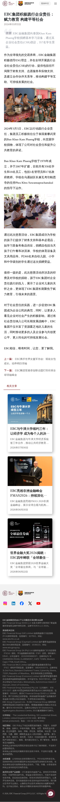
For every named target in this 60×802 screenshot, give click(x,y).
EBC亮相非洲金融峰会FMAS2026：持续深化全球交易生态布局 (28, 493)
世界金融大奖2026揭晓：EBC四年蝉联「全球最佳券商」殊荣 (29, 555)
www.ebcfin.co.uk (11, 639)
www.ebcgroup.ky (11, 647)
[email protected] (11, 721)
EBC (11, 793)
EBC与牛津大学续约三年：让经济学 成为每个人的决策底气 (29, 431)
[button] (50, 793)
